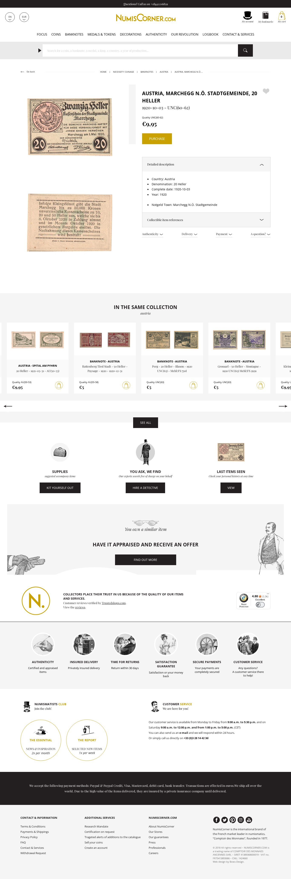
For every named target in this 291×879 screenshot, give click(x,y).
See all (145, 423)
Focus (42, 34)
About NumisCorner (161, 826)
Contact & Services (238, 34)
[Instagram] (241, 820)
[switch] (260, 604)
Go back (30, 71)
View (231, 488)
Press (152, 842)
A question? (259, 234)
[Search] (245, 50)
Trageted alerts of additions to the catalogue (113, 837)
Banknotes (74, 34)
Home (103, 71)
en (10, 16)
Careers (153, 853)
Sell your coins (94, 842)
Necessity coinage (123, 71)
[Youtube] (249, 820)
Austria (164, 71)
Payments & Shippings (34, 832)
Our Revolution (184, 34)
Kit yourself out (60, 488)
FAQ (23, 842)
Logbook (210, 34)
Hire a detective (145, 488)
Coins (56, 34)
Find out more (145, 560)
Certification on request (100, 832)
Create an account (96, 848)
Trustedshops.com (114, 603)
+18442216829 (159, 4)
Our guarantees (159, 837)
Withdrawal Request (33, 853)
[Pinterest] (232, 820)
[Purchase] (59, 385)
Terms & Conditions (32, 826)
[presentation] (7, 406)
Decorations (130, 34)
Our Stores (155, 832)
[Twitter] (224, 820)
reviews (80, 607)
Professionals (157, 848)
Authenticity (156, 34)
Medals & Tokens (102, 34)
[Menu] (268, 594)
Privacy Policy (29, 837)
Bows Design (237, 861)
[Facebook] (216, 820)
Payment (222, 234)
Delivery (187, 234)
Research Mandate (96, 826)
